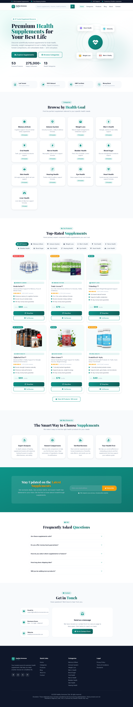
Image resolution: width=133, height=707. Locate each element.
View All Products (67, 399)
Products (98, 6)
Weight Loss (70, 244)
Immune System (55, 244)
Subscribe (110, 488)
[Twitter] (23, 675)
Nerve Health (111, 244)
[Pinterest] (27, 675)
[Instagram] (18, 675)
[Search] (72, 6)
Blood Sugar (39, 248)
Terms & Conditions (103, 665)
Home (82, 6)
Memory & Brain (38, 244)
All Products (23, 244)
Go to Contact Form (83, 631)
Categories (89, 6)
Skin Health (53, 248)
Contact (117, 6)
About (111, 6)
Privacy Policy (101, 662)
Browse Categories (51, 55)
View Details (29, 268)
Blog (105, 6)
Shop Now (30, 313)
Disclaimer (100, 667)
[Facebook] (13, 675)
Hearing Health (68, 248)
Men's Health (84, 244)
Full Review (29, 318)
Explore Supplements (25, 55)
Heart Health (97, 248)
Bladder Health (25, 248)
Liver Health (111, 248)
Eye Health (83, 248)
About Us (43, 672)
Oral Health (97, 244)
